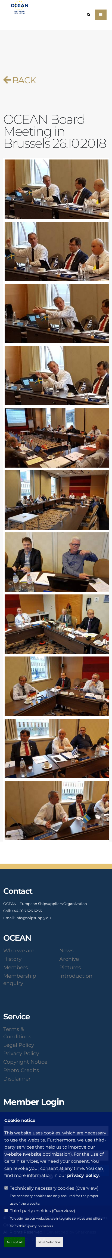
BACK (23, 80)
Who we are (18, 950)
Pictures (70, 967)
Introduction (75, 975)
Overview (87, 1188)
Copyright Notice (25, 1061)
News (66, 950)
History (12, 959)
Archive (69, 959)
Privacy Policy (21, 1053)
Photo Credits (21, 1070)
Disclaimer (17, 1078)
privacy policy (83, 1175)
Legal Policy (18, 1045)
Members (15, 967)
